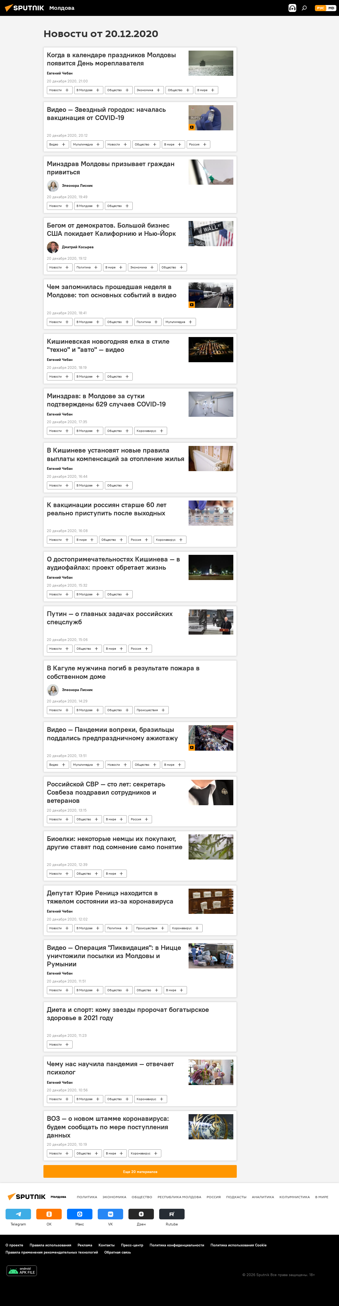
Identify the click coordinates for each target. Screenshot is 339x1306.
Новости (55, 90)
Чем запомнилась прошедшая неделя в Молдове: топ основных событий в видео (111, 290)
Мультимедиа (83, 144)
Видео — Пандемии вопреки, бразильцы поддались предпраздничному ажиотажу (112, 733)
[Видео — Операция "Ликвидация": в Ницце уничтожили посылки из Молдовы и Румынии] (211, 955)
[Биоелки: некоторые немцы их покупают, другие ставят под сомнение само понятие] (211, 847)
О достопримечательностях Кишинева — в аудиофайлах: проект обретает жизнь (113, 563)
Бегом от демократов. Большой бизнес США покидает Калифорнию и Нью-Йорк (111, 229)
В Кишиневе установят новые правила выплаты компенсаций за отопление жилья (115, 454)
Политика (84, 267)
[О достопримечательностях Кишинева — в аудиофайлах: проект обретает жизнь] (211, 567)
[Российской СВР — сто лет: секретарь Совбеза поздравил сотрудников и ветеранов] (211, 792)
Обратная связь (117, 1252)
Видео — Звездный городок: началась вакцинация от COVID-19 (106, 113)
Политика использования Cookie (239, 1245)
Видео (53, 144)
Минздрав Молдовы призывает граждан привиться (111, 168)
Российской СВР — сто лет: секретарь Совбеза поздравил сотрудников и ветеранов (106, 792)
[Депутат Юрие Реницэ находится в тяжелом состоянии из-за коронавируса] (211, 901)
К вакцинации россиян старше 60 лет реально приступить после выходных (107, 509)
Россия (194, 144)
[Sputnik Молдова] (26, 12)
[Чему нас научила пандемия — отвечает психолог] (211, 1072)
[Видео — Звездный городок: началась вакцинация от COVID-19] (211, 117)
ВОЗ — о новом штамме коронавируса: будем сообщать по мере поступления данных (108, 1126)
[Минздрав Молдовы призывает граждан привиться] (211, 172)
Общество (114, 90)
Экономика (145, 90)
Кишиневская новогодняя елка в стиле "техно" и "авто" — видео (108, 345)
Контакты (107, 1245)
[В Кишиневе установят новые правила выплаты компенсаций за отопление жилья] (211, 458)
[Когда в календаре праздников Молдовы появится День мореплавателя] (211, 63)
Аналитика (263, 1196)
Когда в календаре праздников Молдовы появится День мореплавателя (111, 59)
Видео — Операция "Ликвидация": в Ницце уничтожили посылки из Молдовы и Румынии (114, 955)
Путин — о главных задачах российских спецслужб (110, 617)
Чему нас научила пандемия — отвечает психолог (110, 1068)
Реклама (85, 1245)
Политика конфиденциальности (177, 1245)
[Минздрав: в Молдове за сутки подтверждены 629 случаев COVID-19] (211, 404)
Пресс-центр (132, 1245)
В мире (202, 90)
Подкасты (236, 1196)
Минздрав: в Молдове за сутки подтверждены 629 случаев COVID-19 (106, 400)
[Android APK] (22, 1271)
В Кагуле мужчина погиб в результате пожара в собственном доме (123, 672)
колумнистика (294, 1196)
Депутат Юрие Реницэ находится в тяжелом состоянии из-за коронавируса (110, 897)
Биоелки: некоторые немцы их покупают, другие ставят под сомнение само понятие (114, 842)
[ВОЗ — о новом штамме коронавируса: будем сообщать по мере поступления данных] (211, 1126)
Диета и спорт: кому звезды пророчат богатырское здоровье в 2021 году (128, 1013)
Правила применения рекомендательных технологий (52, 1252)
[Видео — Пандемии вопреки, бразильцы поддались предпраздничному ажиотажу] (211, 738)
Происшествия (147, 710)
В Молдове (84, 90)
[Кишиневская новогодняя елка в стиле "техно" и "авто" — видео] (211, 349)
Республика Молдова (179, 1196)
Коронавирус (146, 431)
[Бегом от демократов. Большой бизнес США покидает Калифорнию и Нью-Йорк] (211, 233)
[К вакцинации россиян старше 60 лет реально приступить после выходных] (211, 513)
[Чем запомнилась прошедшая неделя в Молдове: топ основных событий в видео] (211, 295)
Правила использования (50, 1245)
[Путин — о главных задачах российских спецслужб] (211, 622)
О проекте (14, 1245)
